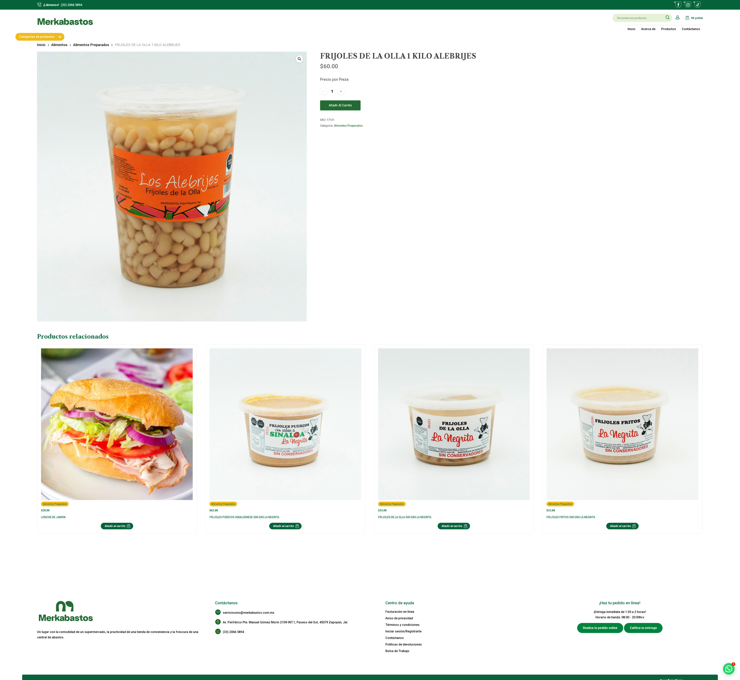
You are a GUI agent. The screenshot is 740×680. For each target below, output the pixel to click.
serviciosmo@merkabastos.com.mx (248, 612)
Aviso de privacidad (399, 618)
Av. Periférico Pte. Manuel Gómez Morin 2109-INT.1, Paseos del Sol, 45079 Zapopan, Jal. (285, 622)
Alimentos (59, 45)
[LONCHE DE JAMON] (117, 430)
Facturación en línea (399, 612)
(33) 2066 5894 (233, 632)
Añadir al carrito (340, 105)
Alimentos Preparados (91, 45)
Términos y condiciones (402, 625)
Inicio (41, 45)
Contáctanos (394, 638)
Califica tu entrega (643, 628)
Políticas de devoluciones (403, 644)
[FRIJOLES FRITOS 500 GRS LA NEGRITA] (622, 430)
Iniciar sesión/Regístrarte (403, 631)
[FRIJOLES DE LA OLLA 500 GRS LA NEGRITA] (454, 430)
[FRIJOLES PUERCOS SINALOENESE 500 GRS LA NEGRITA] (285, 430)
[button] (299, 58)
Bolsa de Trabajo (397, 651)
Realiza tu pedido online (600, 628)
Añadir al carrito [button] (115, 526)
